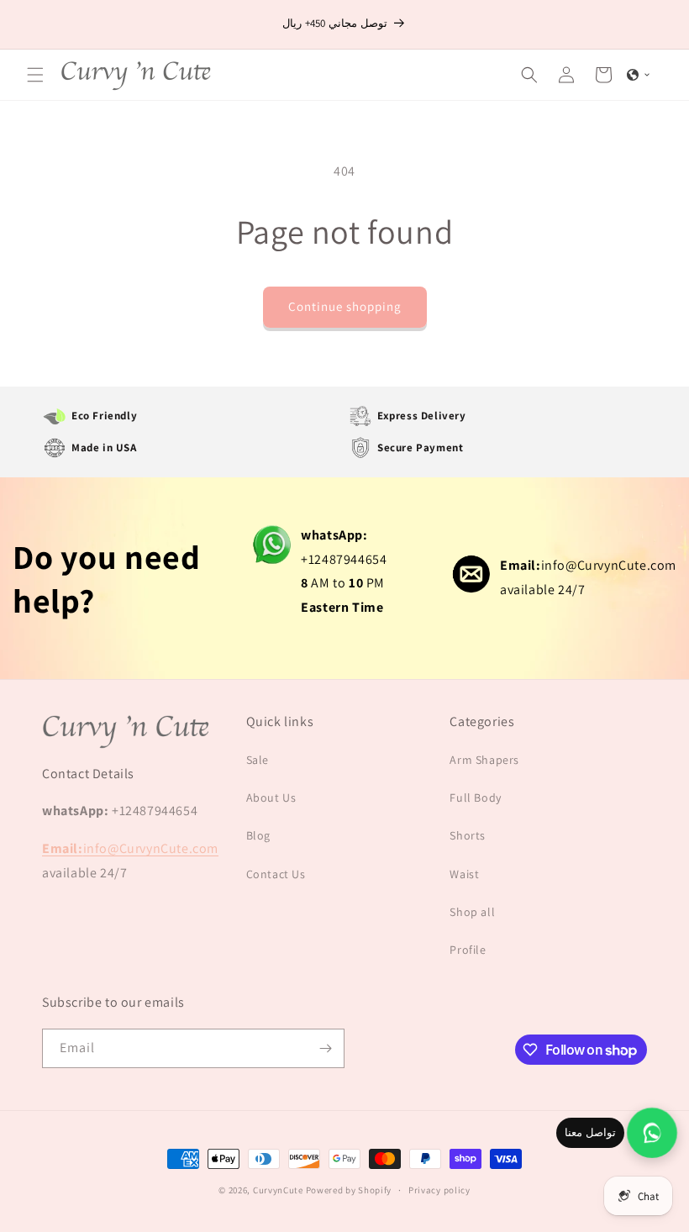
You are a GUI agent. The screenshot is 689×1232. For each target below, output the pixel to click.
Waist (464, 874)
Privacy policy (439, 1190)
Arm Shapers (484, 759)
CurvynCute (278, 1190)
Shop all (472, 911)
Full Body (475, 797)
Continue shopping (345, 306)
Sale (257, 759)
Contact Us (276, 874)
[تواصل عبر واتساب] (652, 1133)
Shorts (468, 835)
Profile (468, 949)
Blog (258, 835)
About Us (271, 797)
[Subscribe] (325, 1048)
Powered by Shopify (349, 1190)
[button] (35, 74)
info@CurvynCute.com (588, 565)
